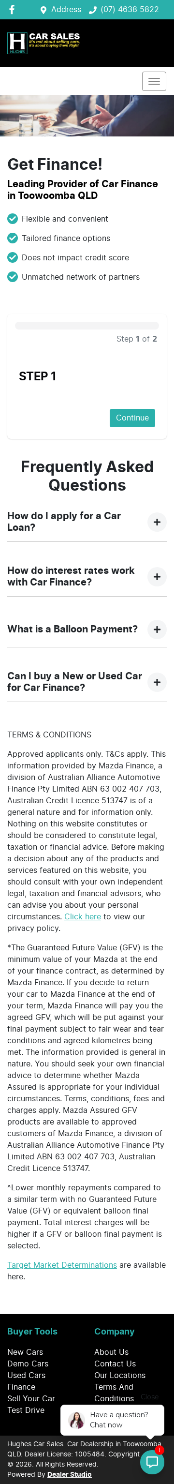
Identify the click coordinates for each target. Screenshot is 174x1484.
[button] (154, 81)
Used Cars (26, 1375)
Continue (132, 418)
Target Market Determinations (62, 1265)
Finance (21, 1387)
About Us (111, 1352)
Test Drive (25, 1410)
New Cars (25, 1352)
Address (66, 10)
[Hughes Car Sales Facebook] (13, 9)
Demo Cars (27, 1364)
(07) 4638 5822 (130, 10)
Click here (82, 917)
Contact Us (115, 1364)
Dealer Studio (69, 1474)
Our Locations (119, 1375)
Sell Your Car (31, 1399)
